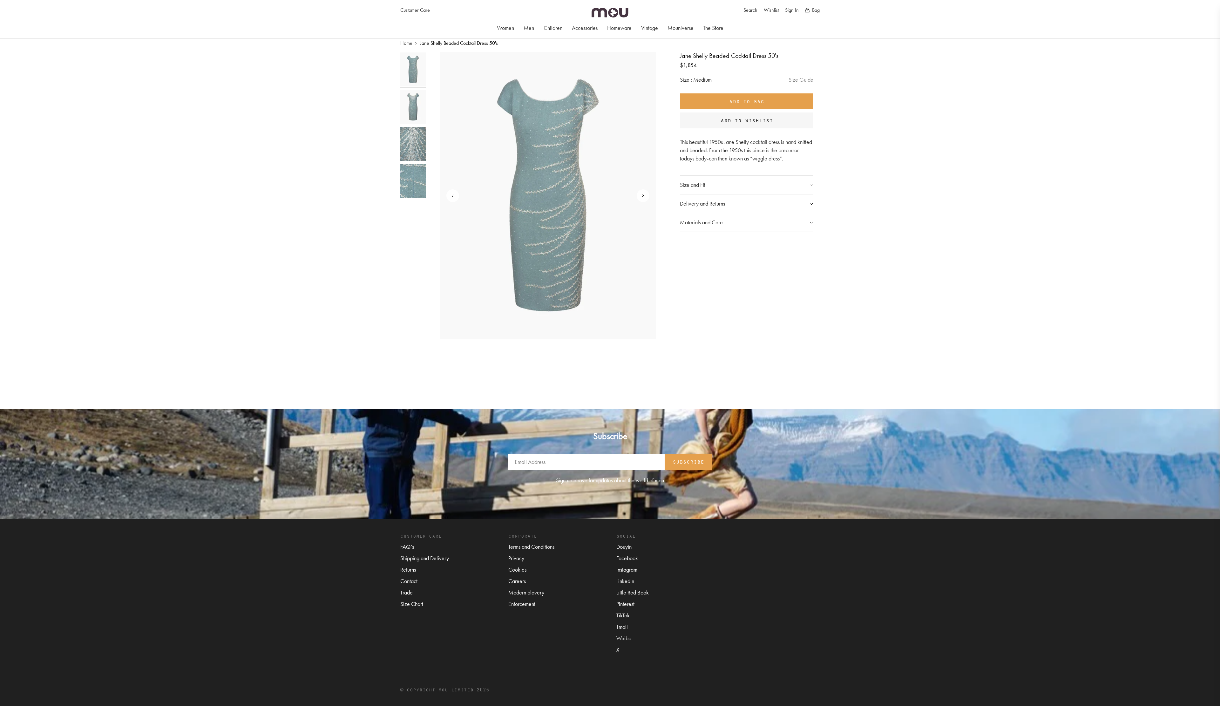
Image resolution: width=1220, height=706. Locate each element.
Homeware (619, 27)
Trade (406, 592)
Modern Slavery (526, 592)
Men (529, 27)
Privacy (516, 558)
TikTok (623, 615)
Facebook (627, 558)
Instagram (626, 569)
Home (406, 43)
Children (553, 27)
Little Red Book (632, 592)
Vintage (649, 27)
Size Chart (411, 604)
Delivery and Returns (702, 203)
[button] (639, 195)
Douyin (624, 546)
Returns (408, 569)
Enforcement (521, 604)
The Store (713, 27)
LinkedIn (625, 581)
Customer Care (415, 10)
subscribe (688, 461)
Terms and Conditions (531, 546)
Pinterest (625, 604)
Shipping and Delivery (424, 558)
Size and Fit (692, 184)
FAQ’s (407, 546)
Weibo (623, 638)
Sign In (792, 10)
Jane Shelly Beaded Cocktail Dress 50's (459, 43)
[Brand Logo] (610, 12)
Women (505, 27)
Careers (517, 581)
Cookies (517, 569)
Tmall (622, 626)
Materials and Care (701, 222)
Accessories (585, 27)
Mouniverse (681, 27)
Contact (408, 581)
